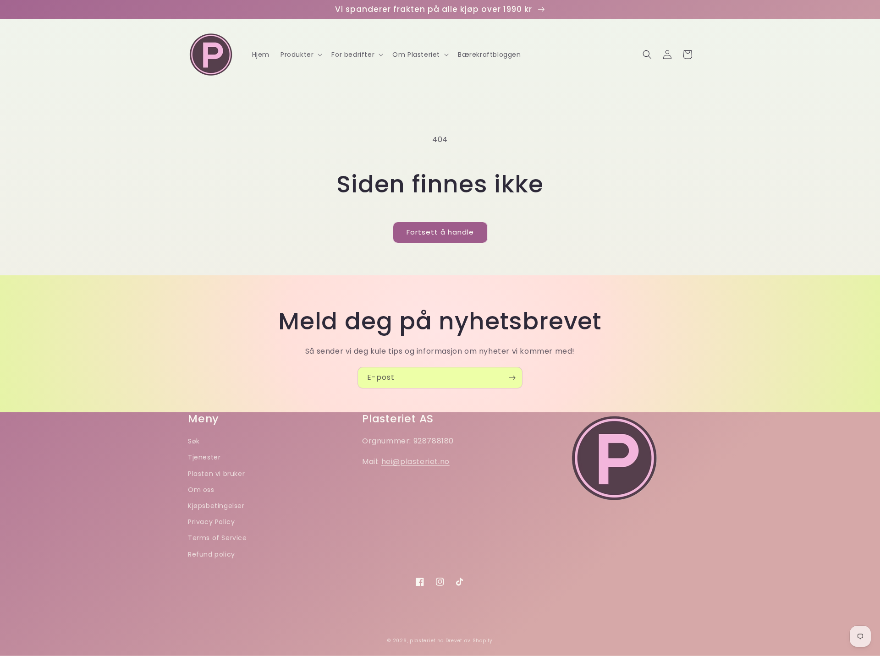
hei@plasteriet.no (415, 461)
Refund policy (211, 554)
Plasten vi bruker (216, 473)
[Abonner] (512, 377)
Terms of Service (217, 537)
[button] (300, 54)
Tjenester (204, 457)
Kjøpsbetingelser (216, 505)
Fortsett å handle (440, 232)
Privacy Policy (211, 521)
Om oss (201, 489)
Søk (194, 441)
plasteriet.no (427, 640)
